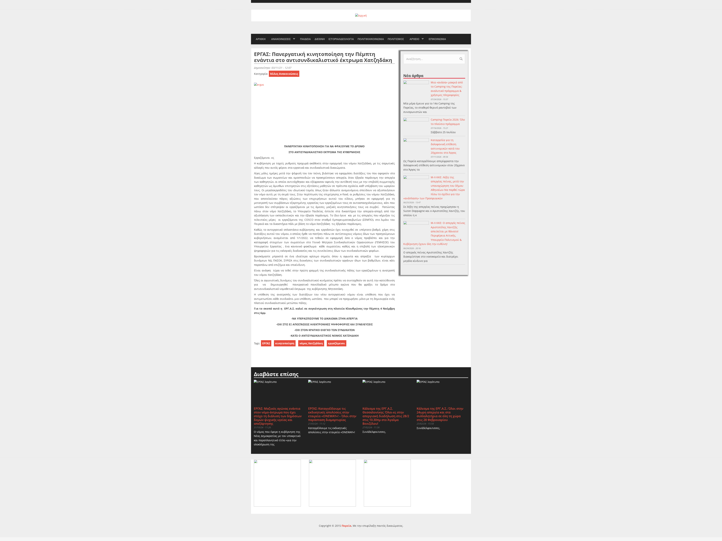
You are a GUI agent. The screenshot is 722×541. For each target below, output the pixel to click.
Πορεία (346, 525)
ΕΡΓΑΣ (266, 343)
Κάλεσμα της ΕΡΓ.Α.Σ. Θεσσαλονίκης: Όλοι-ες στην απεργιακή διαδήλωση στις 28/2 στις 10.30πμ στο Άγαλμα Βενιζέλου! (386, 416)
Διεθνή (320, 39)
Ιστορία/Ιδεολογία (341, 39)
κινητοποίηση (284, 343)
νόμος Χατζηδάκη (311, 343)
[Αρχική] (361, 15)
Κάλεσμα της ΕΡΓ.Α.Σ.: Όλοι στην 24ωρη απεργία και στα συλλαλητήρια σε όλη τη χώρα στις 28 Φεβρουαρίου (440, 414)
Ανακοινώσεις (281, 39)
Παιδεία (305, 39)
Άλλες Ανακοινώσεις (284, 74)
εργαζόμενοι (336, 343)
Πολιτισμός (396, 39)
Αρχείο (414, 39)
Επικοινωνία (437, 39)
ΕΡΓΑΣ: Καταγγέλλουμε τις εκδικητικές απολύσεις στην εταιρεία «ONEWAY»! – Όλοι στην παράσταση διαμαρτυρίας (332, 414)
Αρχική (260, 39)
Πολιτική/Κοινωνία (371, 39)
